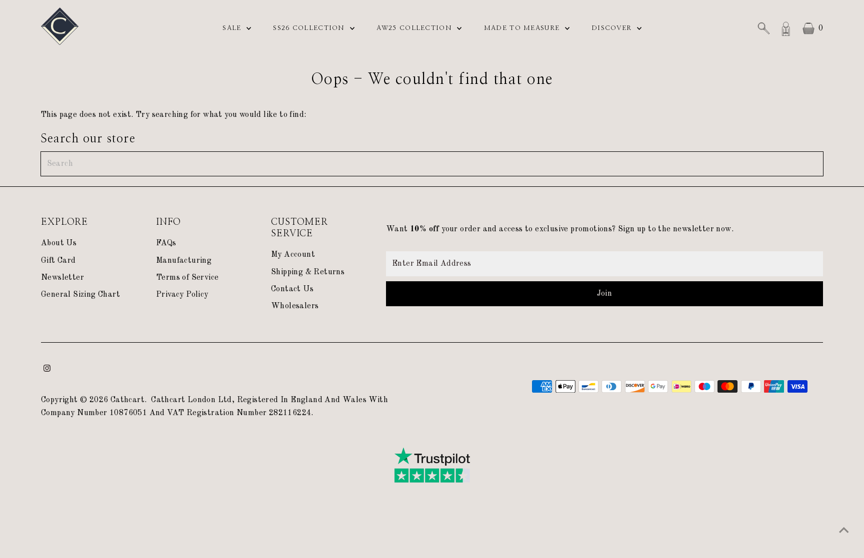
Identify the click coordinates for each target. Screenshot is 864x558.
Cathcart (127, 400)
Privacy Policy (182, 295)
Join (604, 294)
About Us (58, 243)
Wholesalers (294, 306)
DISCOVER (613, 28)
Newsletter (62, 278)
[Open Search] (763, 28)
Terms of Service (187, 278)
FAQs (166, 243)
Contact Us (292, 289)
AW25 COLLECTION (415, 28)
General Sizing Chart (80, 295)
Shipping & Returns (307, 272)
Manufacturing (184, 261)
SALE (233, 28)
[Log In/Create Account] (786, 28)
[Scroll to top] (844, 531)
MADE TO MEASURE (523, 28)
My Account (293, 255)
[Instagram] (47, 370)
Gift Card (58, 261)
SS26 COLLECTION (310, 28)
